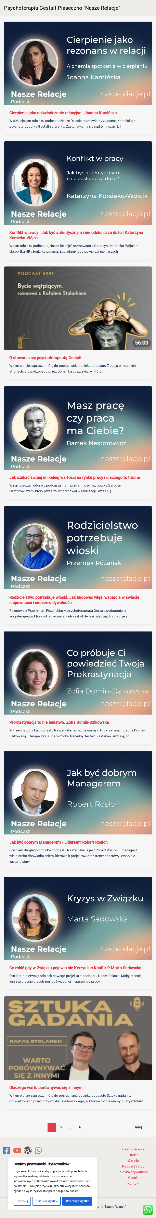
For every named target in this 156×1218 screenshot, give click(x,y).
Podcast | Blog (133, 1166)
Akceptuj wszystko (77, 1201)
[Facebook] (7, 1150)
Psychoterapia (133, 1149)
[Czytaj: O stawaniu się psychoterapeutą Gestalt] (78, 308)
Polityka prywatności (133, 1172)
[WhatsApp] (38, 1150)
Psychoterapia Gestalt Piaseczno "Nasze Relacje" (62, 8)
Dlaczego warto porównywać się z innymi (46, 1087)
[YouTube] (17, 1150)
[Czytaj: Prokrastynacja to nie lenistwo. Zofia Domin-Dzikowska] (78, 673)
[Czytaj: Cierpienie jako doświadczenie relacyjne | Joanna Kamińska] (78, 63)
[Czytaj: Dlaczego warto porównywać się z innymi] (78, 1038)
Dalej (139, 1127)
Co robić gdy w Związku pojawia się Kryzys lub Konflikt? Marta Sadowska (75, 967)
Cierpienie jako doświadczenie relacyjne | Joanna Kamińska (63, 112)
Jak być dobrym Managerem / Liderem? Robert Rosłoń (58, 842)
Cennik (133, 1178)
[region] (53, 1183)
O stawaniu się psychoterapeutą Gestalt (45, 357)
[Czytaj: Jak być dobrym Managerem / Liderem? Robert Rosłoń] (78, 792)
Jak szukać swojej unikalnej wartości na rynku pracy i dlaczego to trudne (74, 477)
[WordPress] (28, 1150)
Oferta (133, 1155)
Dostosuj (22, 1201)
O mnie (133, 1161)
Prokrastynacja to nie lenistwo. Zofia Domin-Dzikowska (59, 722)
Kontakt (133, 1183)
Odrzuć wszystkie (47, 1201)
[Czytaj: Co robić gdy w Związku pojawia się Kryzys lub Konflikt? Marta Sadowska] (78, 918)
